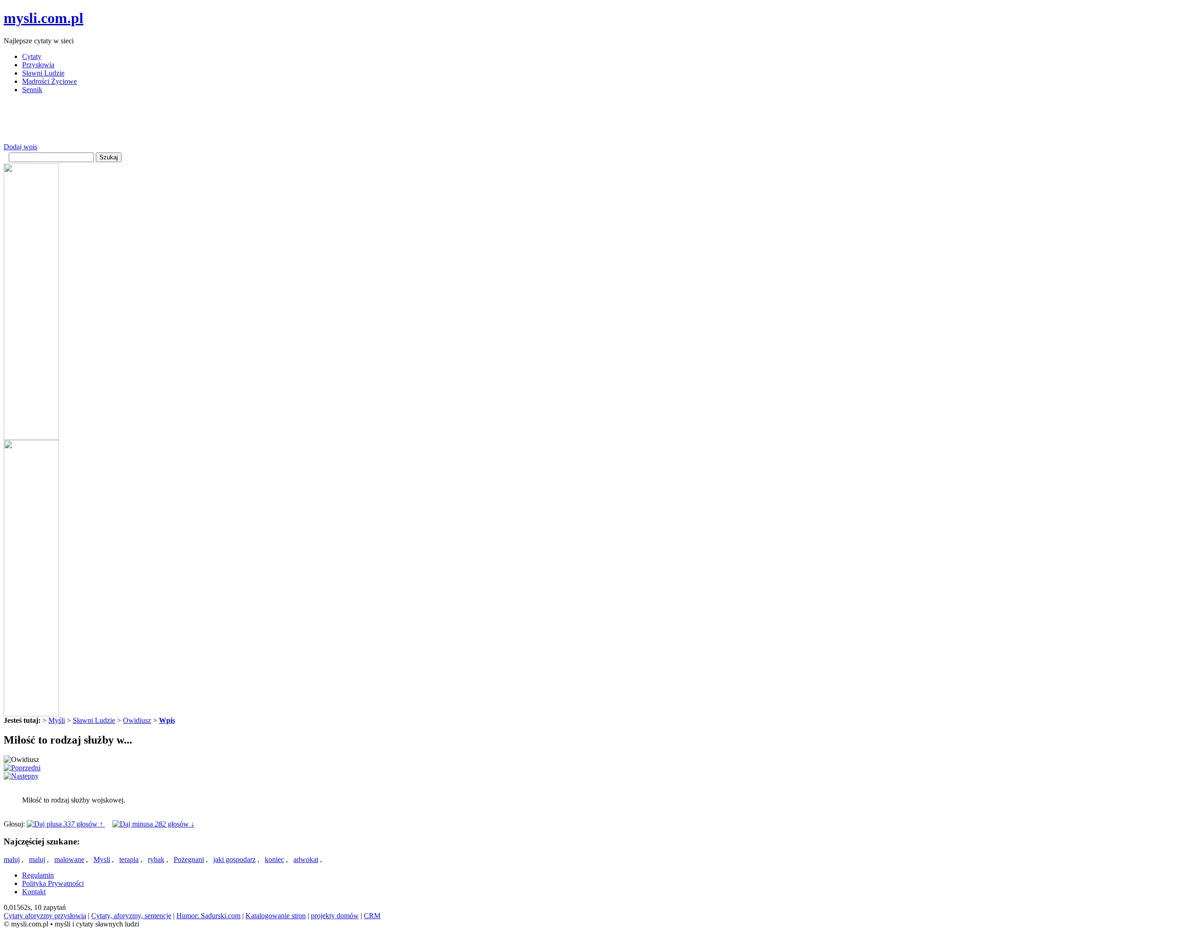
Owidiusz (137, 720)
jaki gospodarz (234, 859)
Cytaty (31, 56)
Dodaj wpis (20, 147)
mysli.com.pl (43, 18)
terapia (129, 859)
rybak (156, 859)
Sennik (32, 90)
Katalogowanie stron (275, 916)
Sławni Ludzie (43, 73)
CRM (372, 916)
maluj (12, 859)
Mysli (101, 859)
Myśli (56, 720)
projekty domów (335, 916)
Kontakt (34, 892)
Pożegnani (189, 859)
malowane (69, 859)
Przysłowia (38, 65)
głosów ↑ (84, 824)
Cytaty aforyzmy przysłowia (45, 916)
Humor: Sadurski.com (208, 916)
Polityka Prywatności (53, 883)
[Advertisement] (171, 122)
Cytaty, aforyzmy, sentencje (131, 916)
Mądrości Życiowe (49, 81)
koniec (274, 859)
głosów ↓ (174, 824)
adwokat (305, 859)
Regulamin (38, 875)
